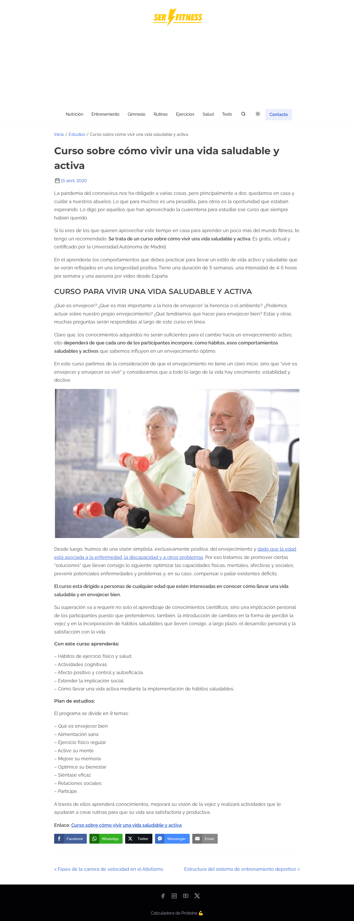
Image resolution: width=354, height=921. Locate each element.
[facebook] (162, 897)
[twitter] (197, 897)
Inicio (59, 134)
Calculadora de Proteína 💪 (177, 913)
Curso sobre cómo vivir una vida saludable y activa (126, 825)
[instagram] (174, 897)
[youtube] (185, 897)
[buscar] (243, 115)
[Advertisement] (177, 69)
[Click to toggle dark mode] (258, 114)
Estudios (77, 134)
